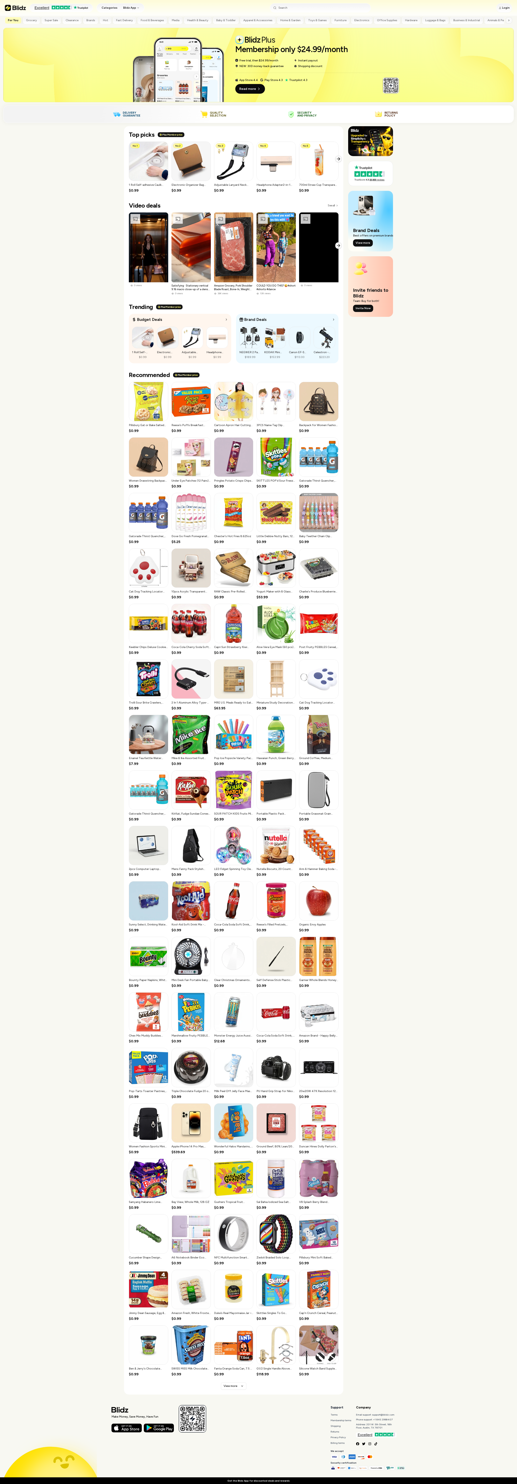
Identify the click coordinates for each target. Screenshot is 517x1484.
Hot (105, 20)
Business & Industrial (466, 20)
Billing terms (338, 1443)
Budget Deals (149, 319)
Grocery (31, 20)
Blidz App (129, 7)
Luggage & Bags (435, 20)
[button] (148, 167)
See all (331, 205)
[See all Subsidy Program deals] (333, 319)
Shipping (336, 1426)
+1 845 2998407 (383, 1419)
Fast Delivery (124, 20)
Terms (334, 1414)
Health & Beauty (197, 20)
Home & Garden (290, 20)
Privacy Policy (338, 1437)
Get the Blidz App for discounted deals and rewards (258, 1480)
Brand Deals (255, 319)
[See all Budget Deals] (226, 319)
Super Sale (51, 20)
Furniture (340, 20)
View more (230, 1386)
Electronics (361, 20)
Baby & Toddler (226, 20)
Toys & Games (317, 20)
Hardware (411, 20)
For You (13, 20)
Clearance (72, 20)
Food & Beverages (152, 20)
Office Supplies (387, 20)
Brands (90, 20)
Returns (335, 1431)
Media (175, 20)
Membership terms (341, 1420)
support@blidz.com (383, 1414)
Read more (247, 89)
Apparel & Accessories (257, 20)
